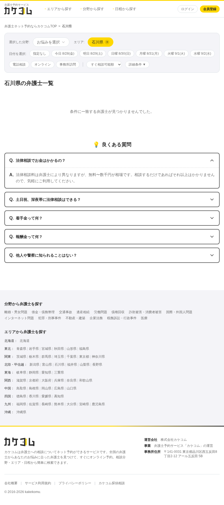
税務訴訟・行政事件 (122, 318)
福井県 (72, 364)
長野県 (97, 364)
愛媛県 (46, 396)
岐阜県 (21, 372)
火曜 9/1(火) (176, 53)
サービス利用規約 (38, 483)
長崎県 (46, 404)
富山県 (47, 364)
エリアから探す (58, 9)
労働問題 (100, 312)
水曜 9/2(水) (202, 53)
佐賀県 (34, 404)
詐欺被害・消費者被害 (145, 312)
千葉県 (71, 357)
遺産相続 (83, 312)
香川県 (34, 396)
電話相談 (19, 64)
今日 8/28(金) (64, 53)
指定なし (39, 53)
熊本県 (59, 404)
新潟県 (34, 364)
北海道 (25, 341)
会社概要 (10, 483)
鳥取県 (21, 388)
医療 (144, 318)
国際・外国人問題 (179, 312)
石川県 (59, 364)
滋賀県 (21, 380)
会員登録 (209, 9)
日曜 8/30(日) (121, 53)
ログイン (187, 9)
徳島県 (21, 396)
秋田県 (59, 349)
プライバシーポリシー (74, 483)
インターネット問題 (19, 318)
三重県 (59, 372)
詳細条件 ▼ (137, 64)
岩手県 (34, 349)
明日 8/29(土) (92, 53)
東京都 (84, 357)
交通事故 (65, 312)
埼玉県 (59, 357)
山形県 (71, 349)
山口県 (71, 388)
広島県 (59, 388)
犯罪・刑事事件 (49, 318)
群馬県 (46, 357)
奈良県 (71, 380)
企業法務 (96, 318)
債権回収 (118, 312)
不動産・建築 (75, 318)
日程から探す (124, 9)
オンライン (42, 64)
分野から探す (92, 9)
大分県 (71, 404)
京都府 (34, 380)
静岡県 (34, 372)
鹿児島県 (98, 404)
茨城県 (21, 357)
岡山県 (46, 388)
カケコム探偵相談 (112, 483)
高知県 (59, 396)
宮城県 (46, 349)
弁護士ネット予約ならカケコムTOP (30, 26)
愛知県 (46, 372)
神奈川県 (98, 357)
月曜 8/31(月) (149, 53)
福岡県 (21, 404)
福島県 (84, 349)
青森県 (21, 349)
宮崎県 (84, 404)
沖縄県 (21, 412)
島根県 (34, 388)
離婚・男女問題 (15, 312)
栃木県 (34, 357)
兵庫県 (59, 380)
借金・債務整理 (43, 312)
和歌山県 (85, 380)
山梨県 (85, 364)
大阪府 (46, 380)
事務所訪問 (68, 64)
